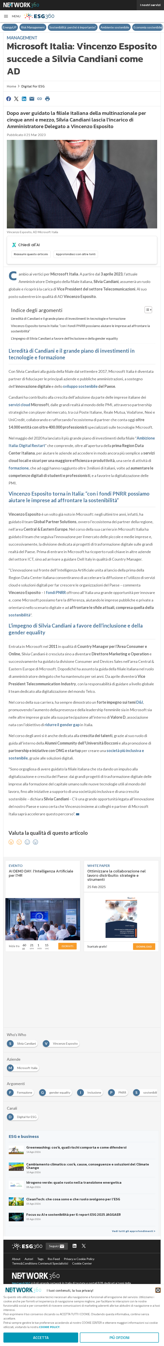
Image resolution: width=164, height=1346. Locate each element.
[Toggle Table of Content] (146, 309)
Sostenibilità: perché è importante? (72, 27)
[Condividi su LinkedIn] (24, 98)
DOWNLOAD (144, 947)
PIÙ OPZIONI (119, 1337)
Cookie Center (82, 1263)
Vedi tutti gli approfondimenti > (133, 1231)
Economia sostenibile (148, 27)
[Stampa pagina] (47, 98)
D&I (139, 702)
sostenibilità (19, 615)
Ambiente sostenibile (115, 27)
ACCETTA (41, 1337)
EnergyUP (9, 27)
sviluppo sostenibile (80, 386)
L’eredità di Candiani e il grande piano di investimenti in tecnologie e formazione (68, 318)
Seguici (54, 1246)
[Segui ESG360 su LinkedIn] (74, 1246)
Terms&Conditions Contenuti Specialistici (40, 1263)
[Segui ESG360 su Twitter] (83, 1246)
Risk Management (33, 27)
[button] (12, 16)
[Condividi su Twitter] (16, 98)
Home (11, 86)
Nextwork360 (21, 1283)
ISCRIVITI (67, 946)
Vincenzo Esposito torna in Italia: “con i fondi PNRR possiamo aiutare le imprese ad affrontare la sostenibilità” (80, 328)
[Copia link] (39, 98)
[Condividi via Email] (31, 98)
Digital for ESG (33, 86)
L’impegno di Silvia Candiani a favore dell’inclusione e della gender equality (64, 338)
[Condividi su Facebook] (8, 98)
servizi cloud (19, 404)
